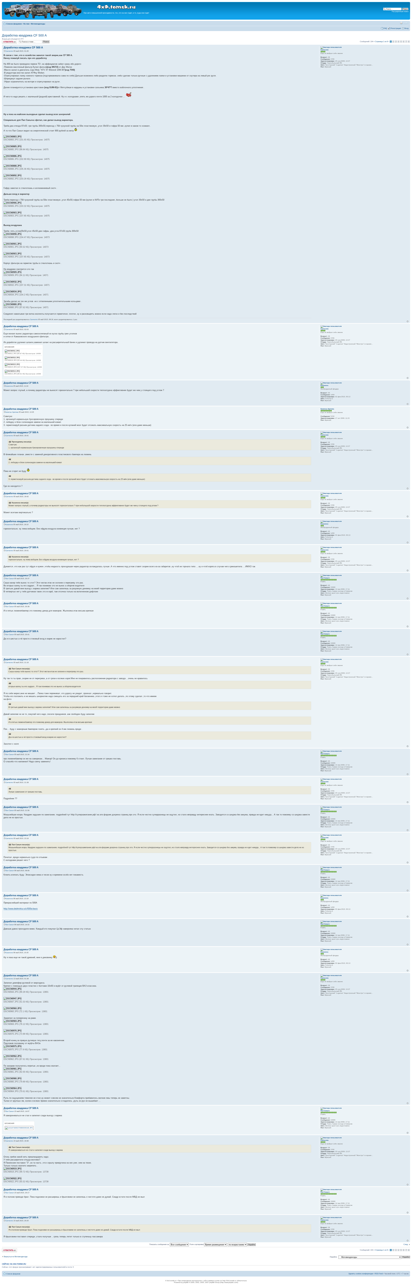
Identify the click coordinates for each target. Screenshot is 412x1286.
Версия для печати (401, 23)
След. (405, 1244)
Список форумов (14, 24)
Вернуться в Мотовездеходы (16, 1257)
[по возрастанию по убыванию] (242, 1244)
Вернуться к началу (407, 321)
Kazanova (9, 386)
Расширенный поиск (400, 11)
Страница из (381, 41)
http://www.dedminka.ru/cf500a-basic (21, 908)
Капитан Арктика (11, 412)
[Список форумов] (43, 18)
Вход (406, 28)
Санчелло (9, 51)
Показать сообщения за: (159, 1244)
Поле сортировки (197, 1244)
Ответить (6, 41)
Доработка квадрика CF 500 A (24, 35)
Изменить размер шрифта (406, 23)
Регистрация (396, 28)
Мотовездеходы (38, 24)
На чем (26, 24)
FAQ (385, 28)
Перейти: (333, 1257)
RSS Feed (379, 1274)
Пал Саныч (9, 578)
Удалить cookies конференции (360, 1274)
